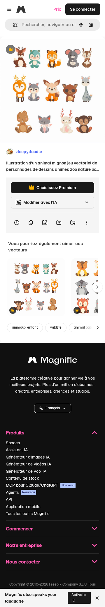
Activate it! (78, 597)
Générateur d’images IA (28, 457)
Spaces (13, 442)
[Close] (97, 598)
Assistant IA (17, 449)
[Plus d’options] (86, 223)
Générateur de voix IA (26, 471)
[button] (52, 408)
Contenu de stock (22, 478)
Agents (20, 492)
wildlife (56, 327)
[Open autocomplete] (13, 25)
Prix (57, 9)
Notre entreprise (24, 545)
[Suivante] (97, 287)
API (9, 499)
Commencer (19, 529)
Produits (15, 433)
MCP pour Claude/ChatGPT (40, 485)
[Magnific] (52, 361)
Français (53, 408)
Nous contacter (23, 562)
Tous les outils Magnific (28, 513)
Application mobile (23, 506)
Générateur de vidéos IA (28, 464)
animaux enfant (25, 327)
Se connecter (83, 9)
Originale (38, 49)
